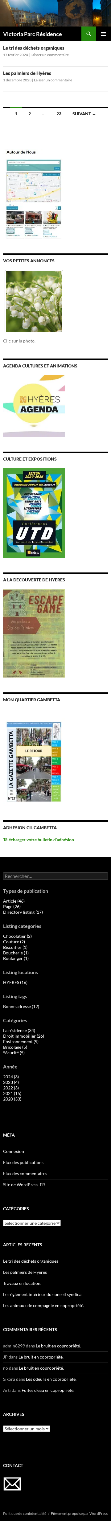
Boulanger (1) (16, 958)
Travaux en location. (22, 1283)
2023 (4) (11, 1082)
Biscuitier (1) (15, 947)
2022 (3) (11, 1087)
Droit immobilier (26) (23, 1036)
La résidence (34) (19, 1030)
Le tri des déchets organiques (33, 48)
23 (58, 113)
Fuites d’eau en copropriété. (48, 1390)
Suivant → (84, 113)
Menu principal (103, 34)
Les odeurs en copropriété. (51, 1379)
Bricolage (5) (15, 1047)
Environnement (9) (21, 1041)
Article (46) (14, 901)
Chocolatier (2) (17, 936)
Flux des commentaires (25, 1173)
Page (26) (12, 906)
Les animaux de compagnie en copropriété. (43, 1305)
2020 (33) (12, 1098)
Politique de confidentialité (24, 1513)
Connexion (13, 1151)
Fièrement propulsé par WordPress (79, 1513)
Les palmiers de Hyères (27, 73)
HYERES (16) (15, 982)
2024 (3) (11, 1076)
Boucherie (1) (16, 952)
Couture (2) (14, 941)
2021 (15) (12, 1093)
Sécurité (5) (14, 1052)
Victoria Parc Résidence (32, 34)
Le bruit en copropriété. (58, 1345)
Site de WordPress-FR (24, 1184)
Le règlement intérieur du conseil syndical (43, 1294)
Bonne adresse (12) (21, 1006)
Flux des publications (23, 1162)
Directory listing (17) (23, 912)
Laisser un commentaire (50, 54)
